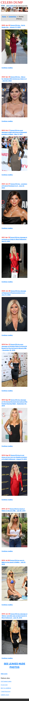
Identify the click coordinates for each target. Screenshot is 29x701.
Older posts (4, 673)
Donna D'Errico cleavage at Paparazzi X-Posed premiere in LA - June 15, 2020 (14, 293)
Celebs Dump (12, 2)
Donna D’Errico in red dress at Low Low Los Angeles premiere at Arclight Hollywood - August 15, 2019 (14, 457)
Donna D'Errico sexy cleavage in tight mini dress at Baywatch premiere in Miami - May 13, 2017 (14, 132)
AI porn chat (4, 684)
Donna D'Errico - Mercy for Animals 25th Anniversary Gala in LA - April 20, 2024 (14, 79)
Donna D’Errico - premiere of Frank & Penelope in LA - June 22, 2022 (14, 186)
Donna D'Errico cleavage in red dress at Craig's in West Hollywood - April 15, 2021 (14, 239)
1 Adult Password (5, 691)
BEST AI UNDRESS (6, 688)
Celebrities (12, 16)
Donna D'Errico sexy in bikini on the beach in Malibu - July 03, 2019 (14, 562)
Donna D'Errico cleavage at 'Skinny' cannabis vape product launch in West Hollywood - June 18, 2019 (14, 616)
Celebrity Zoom (5, 694)
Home (4, 16)
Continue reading (7, 68)
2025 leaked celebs (6, 681)
